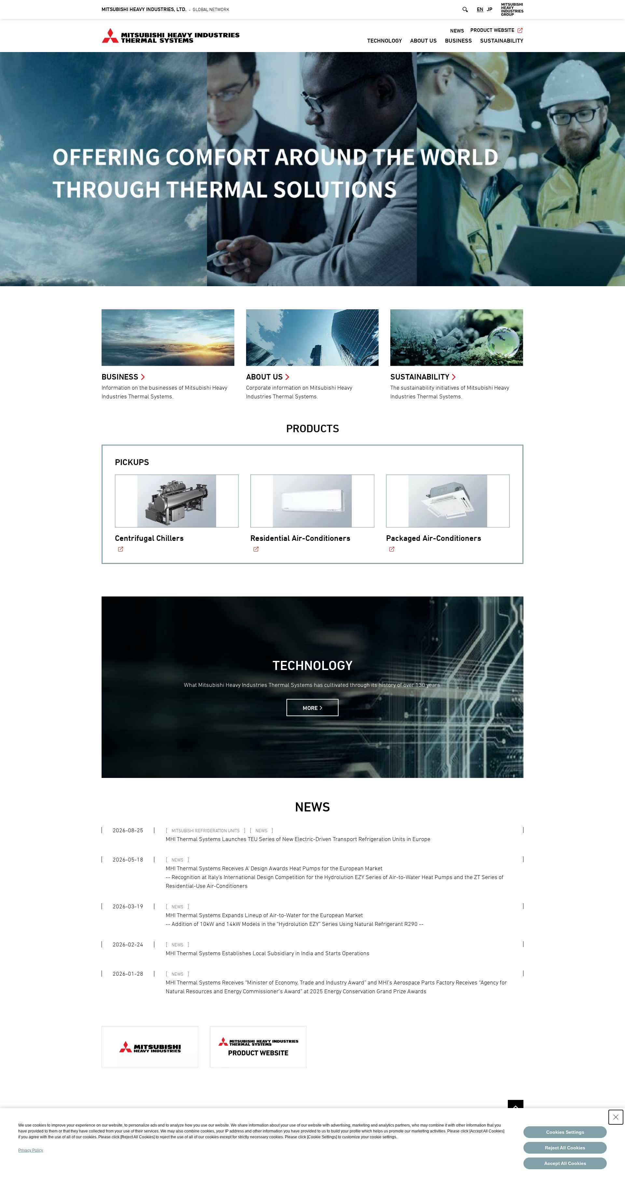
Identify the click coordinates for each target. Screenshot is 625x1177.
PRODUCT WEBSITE (492, 30)
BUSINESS (458, 40)
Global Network (165, 9)
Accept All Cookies (565, 1163)
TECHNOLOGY (384, 40)
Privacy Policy (30, 1150)
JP (490, 9)
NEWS (457, 31)
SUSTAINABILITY (501, 40)
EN (480, 9)
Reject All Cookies (565, 1147)
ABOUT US (423, 40)
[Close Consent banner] (616, 1117)
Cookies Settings (565, 1132)
